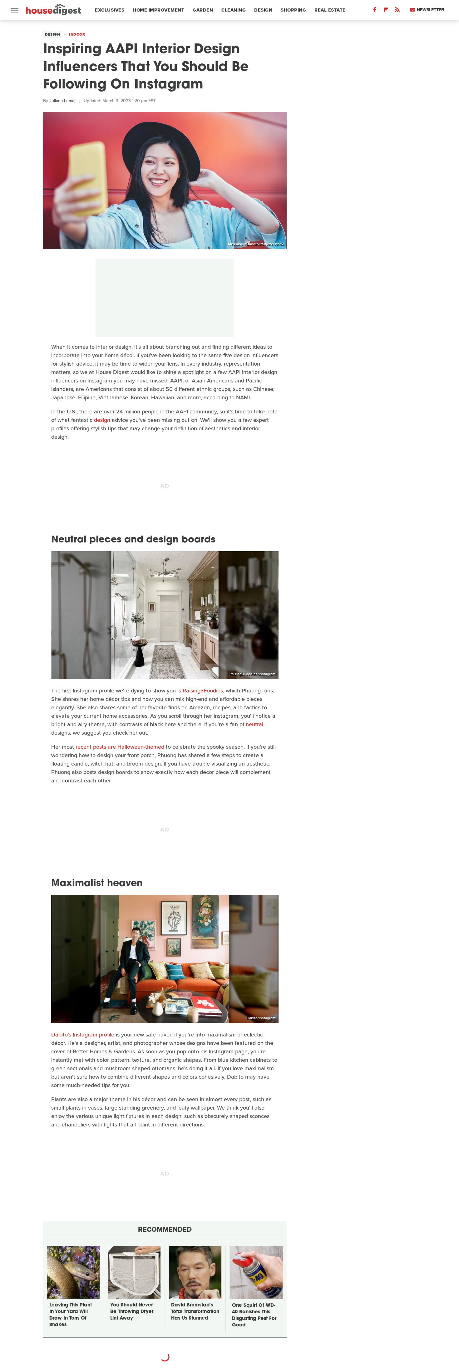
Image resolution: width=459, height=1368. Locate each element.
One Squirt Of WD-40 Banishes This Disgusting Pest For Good (254, 1315)
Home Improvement (158, 10)
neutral (254, 724)
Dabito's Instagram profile (82, 1035)
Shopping (293, 10)
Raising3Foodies (203, 690)
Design (263, 10)
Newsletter (430, 10)
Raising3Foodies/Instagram (252, 674)
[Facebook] (374, 11)
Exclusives (109, 10)
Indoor (77, 34)
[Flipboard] (385, 11)
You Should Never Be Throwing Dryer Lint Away (131, 1312)
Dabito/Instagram (261, 1018)
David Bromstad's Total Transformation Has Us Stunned (195, 1312)
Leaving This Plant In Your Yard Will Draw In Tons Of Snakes (70, 1315)
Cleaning (233, 10)
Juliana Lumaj (62, 100)
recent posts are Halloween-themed (120, 747)
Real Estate (330, 10)
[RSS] (397, 11)
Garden (203, 10)
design (102, 420)
